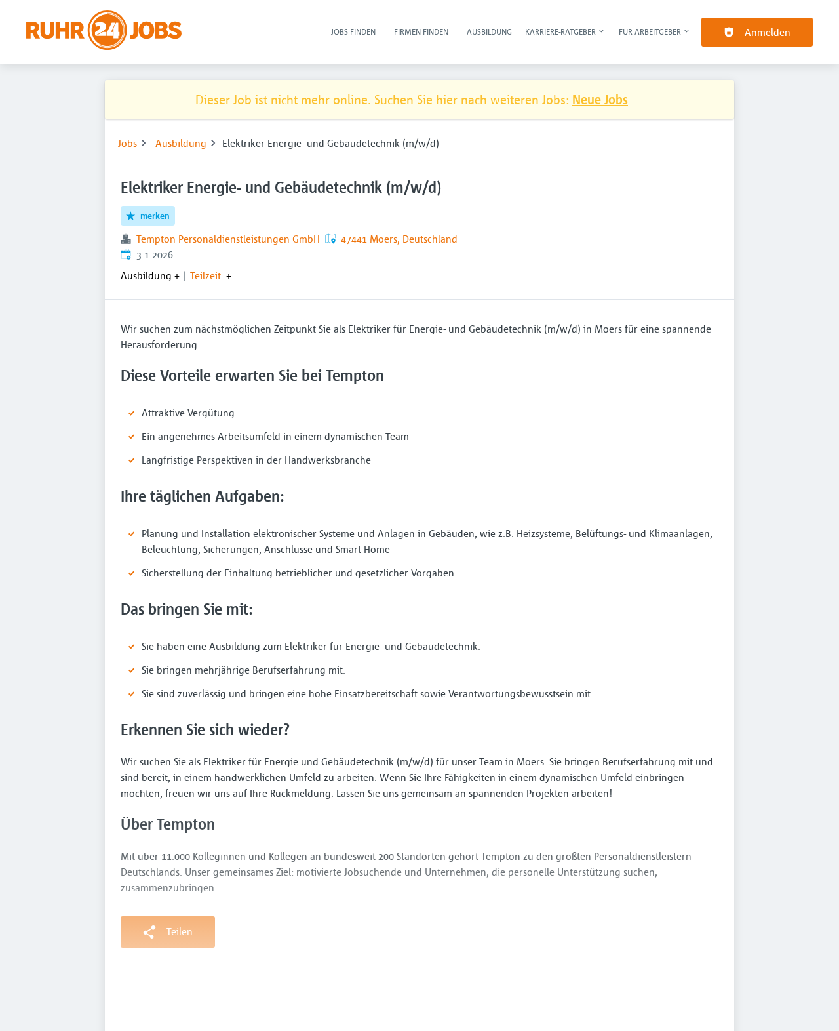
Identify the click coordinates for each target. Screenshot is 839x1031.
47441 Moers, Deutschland (399, 238)
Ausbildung (489, 31)
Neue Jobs (600, 99)
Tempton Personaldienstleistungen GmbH (228, 238)
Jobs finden (353, 31)
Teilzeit (205, 275)
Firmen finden (421, 31)
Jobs (127, 143)
